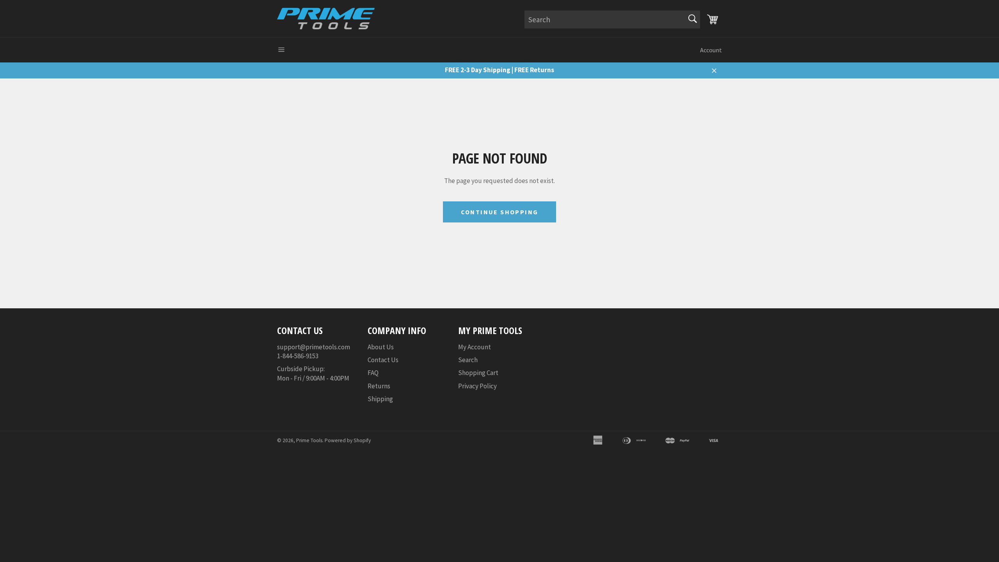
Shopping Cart (478, 372)
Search (468, 360)
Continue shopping (500, 212)
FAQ (373, 372)
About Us (381, 347)
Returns (379, 386)
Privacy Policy (477, 386)
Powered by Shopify (348, 440)
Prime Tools (309, 440)
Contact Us (383, 360)
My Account (474, 347)
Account (711, 50)
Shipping (380, 399)
